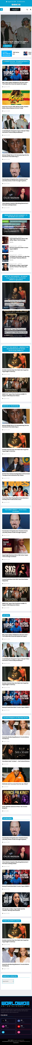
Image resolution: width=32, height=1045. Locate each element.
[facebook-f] (12, 4)
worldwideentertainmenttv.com (8, 1041)
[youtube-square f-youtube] (19, 4)
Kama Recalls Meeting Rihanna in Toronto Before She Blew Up (15, 737)
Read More (7, 45)
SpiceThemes (16, 1042)
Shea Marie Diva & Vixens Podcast (18, 221)
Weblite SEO (22, 1041)
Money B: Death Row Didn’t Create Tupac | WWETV (19, 248)
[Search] (27, 9)
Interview (5, 221)
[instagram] (16, 4)
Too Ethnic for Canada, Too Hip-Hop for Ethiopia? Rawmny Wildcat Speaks (19, 257)
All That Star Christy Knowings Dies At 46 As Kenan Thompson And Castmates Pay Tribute (16, 474)
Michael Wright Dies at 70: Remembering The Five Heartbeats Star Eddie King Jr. (15, 155)
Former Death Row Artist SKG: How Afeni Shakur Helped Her (15, 580)
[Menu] (1, 9)
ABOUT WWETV (11, 1040)
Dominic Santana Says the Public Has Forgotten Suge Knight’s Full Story (15, 370)
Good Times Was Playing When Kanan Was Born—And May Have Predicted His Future (15, 498)
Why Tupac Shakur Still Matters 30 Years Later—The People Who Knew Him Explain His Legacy (15, 83)
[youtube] (17, 4)
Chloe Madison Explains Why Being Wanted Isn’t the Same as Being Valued (15, 204)
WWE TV (6, 231)
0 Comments (13, 231)
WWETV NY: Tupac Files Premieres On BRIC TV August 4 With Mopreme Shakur (14, 394)
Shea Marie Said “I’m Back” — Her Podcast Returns (16, 761)
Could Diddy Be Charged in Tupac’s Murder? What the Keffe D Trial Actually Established (15, 42)
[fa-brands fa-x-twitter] (14, 4)
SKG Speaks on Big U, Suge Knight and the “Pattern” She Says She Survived (19, 266)
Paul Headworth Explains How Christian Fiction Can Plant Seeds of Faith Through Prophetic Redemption (15, 180)
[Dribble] (23, 1032)
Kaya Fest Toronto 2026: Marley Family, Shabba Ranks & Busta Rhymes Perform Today (15, 107)
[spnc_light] (30, 9)
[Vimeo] (8, 1032)
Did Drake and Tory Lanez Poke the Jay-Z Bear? (15, 784)
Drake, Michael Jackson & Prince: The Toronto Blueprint (14, 807)
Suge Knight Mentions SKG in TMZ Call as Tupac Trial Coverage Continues (19, 239)
